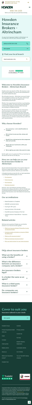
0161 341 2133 (16, 11)
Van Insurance (8, 182)
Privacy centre (20, 329)
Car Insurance (8, 177)
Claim (3, 336)
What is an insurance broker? (7, 357)
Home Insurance (9, 179)
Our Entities (20, 352)
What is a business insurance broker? (14, 238)
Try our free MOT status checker (23, 357)
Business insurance (9, 185)
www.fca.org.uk (20, 391)
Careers (19, 326)
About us (4, 352)
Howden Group (6, 326)
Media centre (5, 348)
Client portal (5, 344)
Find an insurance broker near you (8, 331)
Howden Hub (5, 362)
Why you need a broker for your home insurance (17, 241)
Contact (4, 340)
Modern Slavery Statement (21, 343)
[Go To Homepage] (7, 7)
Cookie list (19, 333)
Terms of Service (10, 399)
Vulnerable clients (21, 348)
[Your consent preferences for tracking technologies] (29, 402)
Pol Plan (19, 337)
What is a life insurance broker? (13, 236)
